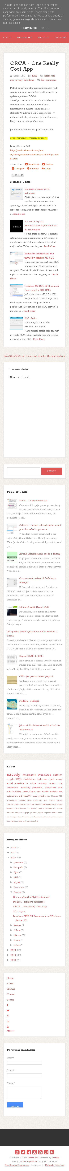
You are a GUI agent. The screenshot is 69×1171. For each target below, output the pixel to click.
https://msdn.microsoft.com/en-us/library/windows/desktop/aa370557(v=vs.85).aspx (34, 154)
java (39, 791)
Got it (45, 28)
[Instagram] (34, 1153)
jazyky (59, 804)
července (19, 887)
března (17, 935)
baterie (52, 800)
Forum (10, 999)
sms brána (22, 817)
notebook (10, 813)
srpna (17, 882)
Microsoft (24, 37)
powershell (37, 787)
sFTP (54, 813)
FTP (60, 796)
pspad (40, 813)
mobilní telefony (45, 808)
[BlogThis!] (16, 175)
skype (14, 817)
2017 (13, 852)
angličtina (37, 800)
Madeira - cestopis (29, 701)
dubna (17, 930)
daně (26, 804)
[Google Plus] (17, 1153)
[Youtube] (40, 1153)
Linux (7, 37)
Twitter (49, 164)
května (17, 925)
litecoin (45, 791)
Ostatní (60, 37)
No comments (48, 80)
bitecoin (10, 804)
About (10, 983)
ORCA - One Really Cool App (34, 66)
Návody (43, 37)
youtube (42, 796)
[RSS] (52, 1153)
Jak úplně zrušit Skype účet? (34, 607)
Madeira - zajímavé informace (29, 901)
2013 (13, 960)
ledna (17, 945)
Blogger (55, 1158)
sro (16, 796)
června (17, 892)
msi (12, 80)
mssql (59, 779)
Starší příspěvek (56, 356)
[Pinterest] (46, 1153)
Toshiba (22, 800)
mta (54, 808)
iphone (42, 779)
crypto (21, 804)
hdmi (50, 804)
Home (10, 978)
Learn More (29, 28)
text (43, 817)
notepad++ (19, 813)
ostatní (57, 775)
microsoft (49, 75)
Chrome (54, 796)
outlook (10, 791)
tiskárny (49, 817)
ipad (51, 779)
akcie (29, 800)
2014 (13, 955)
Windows (29, 80)
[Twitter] (23, 1153)
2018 (13, 847)
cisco (16, 804)
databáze (29, 779)
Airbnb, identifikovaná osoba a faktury (39, 553)
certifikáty (25, 787)
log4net (34, 808)
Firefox (52, 783)
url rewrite (57, 817)
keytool (10, 808)
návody (19, 80)
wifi (20, 796)
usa (8, 821)
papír (27, 813)
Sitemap (11, 989)
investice (19, 783)
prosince (18, 862)
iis (27, 783)
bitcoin (59, 800)
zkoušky (34, 821)
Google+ (19, 168)
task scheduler (34, 817)
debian (18, 791)
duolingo (38, 804)
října (16, 872)
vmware (14, 821)
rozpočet (47, 813)
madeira (54, 791)
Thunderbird (12, 800)
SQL (19, 779)
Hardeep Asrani (29, 1161)
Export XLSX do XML (31, 656)
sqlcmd (10, 796)
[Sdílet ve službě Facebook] (22, 175)
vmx (20, 821)
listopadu (18, 867)
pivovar (33, 813)
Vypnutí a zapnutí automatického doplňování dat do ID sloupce (41, 225)
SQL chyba (31, 318)
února (17, 940)
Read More (19, 214)
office (33, 783)
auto (45, 800)
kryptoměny (25, 808)
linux (60, 787)
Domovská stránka (36, 356)
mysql (59, 808)
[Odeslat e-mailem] (13, 175)
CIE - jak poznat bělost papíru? (36, 676)
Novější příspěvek (14, 356)
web (24, 821)
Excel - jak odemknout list (33, 500)
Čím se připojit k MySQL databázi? (31, 897)
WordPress (50, 787)
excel (10, 783)
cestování (42, 783)
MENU (10, 1031)
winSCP (27, 796)
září (16, 877)
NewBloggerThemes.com (17, 1165)
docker (31, 804)
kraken (16, 808)
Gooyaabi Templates (54, 1165)
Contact (11, 994)
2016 (13, 857)
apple (10, 779)
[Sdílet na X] (19, 175)
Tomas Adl (33, 1158)
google (45, 804)
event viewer (28, 791)
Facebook (33, 164)
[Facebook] (29, 1153)
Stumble (34, 168)
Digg (47, 168)
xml (28, 821)
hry (54, 804)
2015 (13, 950)
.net (48, 796)
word (34, 796)
